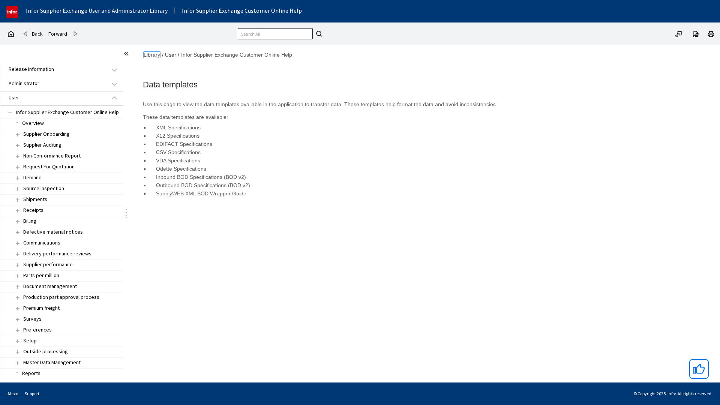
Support (32, 393)
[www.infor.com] (13, 11)
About (13, 393)
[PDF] (696, 33)
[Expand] (18, 134)
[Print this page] (711, 33)
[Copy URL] (679, 33)
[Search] (318, 33)
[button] (53, 69)
